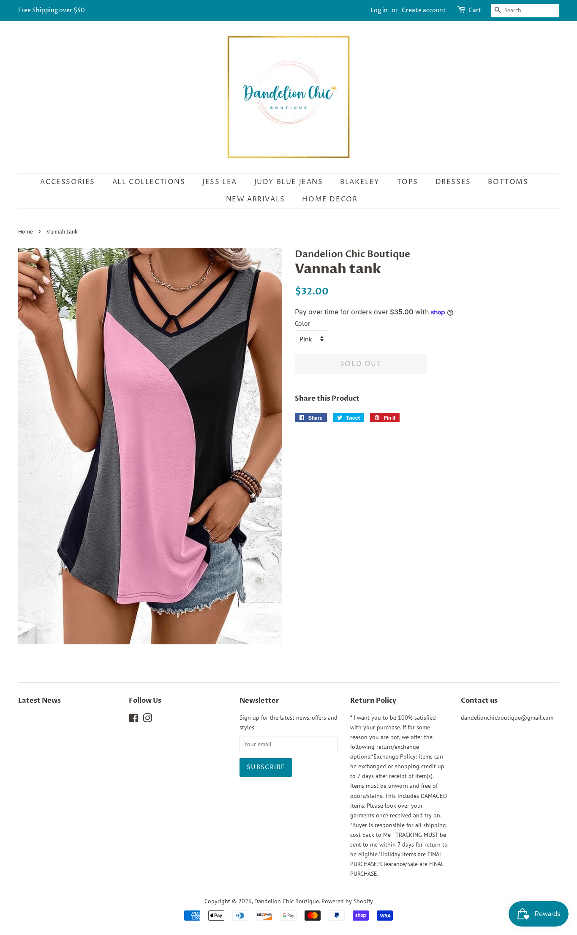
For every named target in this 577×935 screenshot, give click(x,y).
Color (302, 323)
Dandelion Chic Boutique (286, 901)
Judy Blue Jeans (288, 182)
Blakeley (360, 182)
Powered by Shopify (347, 901)
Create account (424, 10)
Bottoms (508, 182)
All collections (148, 182)
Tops (407, 182)
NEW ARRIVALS (255, 199)
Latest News (39, 700)
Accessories (67, 182)
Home (25, 232)
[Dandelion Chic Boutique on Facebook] (134, 719)
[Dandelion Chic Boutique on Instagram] (147, 719)
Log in (379, 10)
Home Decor (329, 199)
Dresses (453, 182)
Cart (475, 10)
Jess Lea (219, 182)
